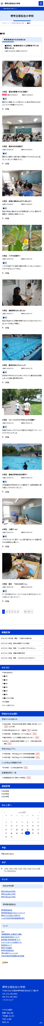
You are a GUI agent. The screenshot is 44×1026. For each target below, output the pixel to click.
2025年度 (5, 794)
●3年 (5, 683)
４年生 (7, 109)
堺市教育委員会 (6, 910)
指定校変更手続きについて (10, 937)
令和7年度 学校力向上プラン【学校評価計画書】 (21, 757)
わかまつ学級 (36, 868)
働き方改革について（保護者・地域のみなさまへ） (21, 737)
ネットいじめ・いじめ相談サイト (11, 942)
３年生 (15, 868)
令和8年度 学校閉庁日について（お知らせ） (20, 734)
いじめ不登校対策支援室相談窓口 (13, 918)
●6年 (5, 694)
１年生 (6, 868)
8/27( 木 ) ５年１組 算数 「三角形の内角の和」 (16, 638)
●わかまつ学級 (9, 698)
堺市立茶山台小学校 (8, 897)
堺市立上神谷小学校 (8, 894)
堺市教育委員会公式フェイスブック (13, 913)
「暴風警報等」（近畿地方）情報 (11, 934)
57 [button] (29, 611)
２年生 (11, 868)
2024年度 (5, 796)
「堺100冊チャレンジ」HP (9, 953)
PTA (5, 871)
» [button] (32, 611)
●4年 (5, 687)
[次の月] (39, 812)
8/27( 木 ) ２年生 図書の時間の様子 (13, 653)
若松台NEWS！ (8, 672)
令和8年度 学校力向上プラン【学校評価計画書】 (21, 754)
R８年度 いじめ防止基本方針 (15, 767)
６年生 (29, 868)
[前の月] (4, 812)
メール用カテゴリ (9, 705)
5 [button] (15, 611)
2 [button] (6, 611)
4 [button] (12, 611)
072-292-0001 (11, 993)
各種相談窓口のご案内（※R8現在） (17, 778)
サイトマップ (8, 1000)
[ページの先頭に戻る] (41, 1023)
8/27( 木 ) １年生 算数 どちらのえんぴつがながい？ (18, 658)
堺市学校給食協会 (7, 950)
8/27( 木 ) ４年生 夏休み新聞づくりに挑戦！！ (15, 643)
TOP (2, 931)
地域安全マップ (6, 945)
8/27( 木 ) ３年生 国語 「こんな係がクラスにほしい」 (18, 648)
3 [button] (9, 611)
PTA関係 (6, 702)
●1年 (5, 676)
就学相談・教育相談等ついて (11, 939)
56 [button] (25, 611)
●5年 (5, 691)
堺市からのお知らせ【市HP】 (10, 915)
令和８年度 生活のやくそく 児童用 (20, 730)
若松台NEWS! (11, 871)
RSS (6, 962)
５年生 (24, 868)
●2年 (5, 680)
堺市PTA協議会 (6, 948)
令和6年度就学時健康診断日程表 (12, 956)
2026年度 (5, 791)
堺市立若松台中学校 (8, 891)
